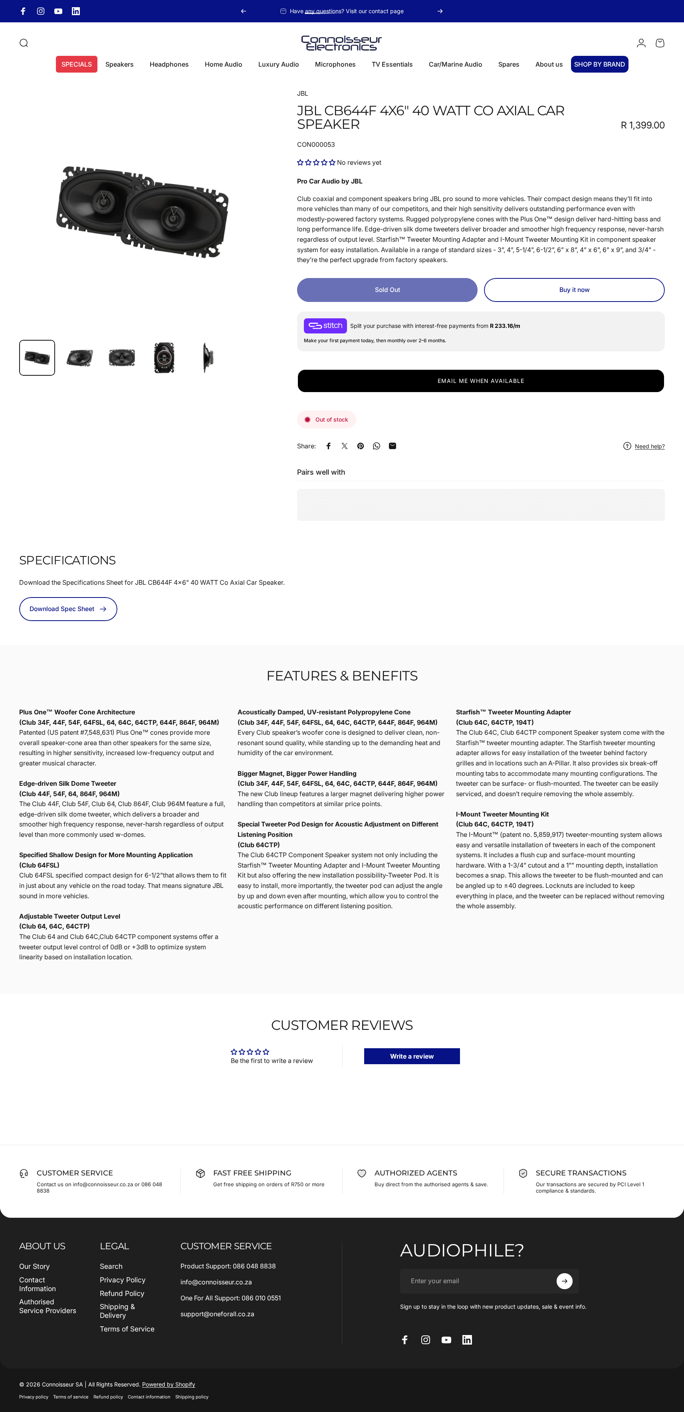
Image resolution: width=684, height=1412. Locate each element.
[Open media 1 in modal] (141, 211)
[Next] (440, 11)
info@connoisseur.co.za (216, 1282)
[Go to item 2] (79, 358)
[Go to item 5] (206, 358)
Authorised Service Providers (47, 1306)
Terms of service (71, 1397)
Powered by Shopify (168, 1384)
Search (111, 1266)
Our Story (34, 1266)
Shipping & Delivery (117, 1310)
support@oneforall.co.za (217, 1314)
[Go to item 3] (122, 358)
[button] (317, 162)
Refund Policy (122, 1293)
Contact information (149, 1397)
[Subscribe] (565, 1281)
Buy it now (574, 290)
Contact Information (37, 1284)
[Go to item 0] (37, 358)
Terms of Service (127, 1329)
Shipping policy (191, 1397)
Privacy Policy (123, 1280)
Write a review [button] (412, 1056)
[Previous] (243, 11)
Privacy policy (33, 1397)
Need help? (650, 446)
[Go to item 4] (164, 358)
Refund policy (108, 1397)
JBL (302, 93)
